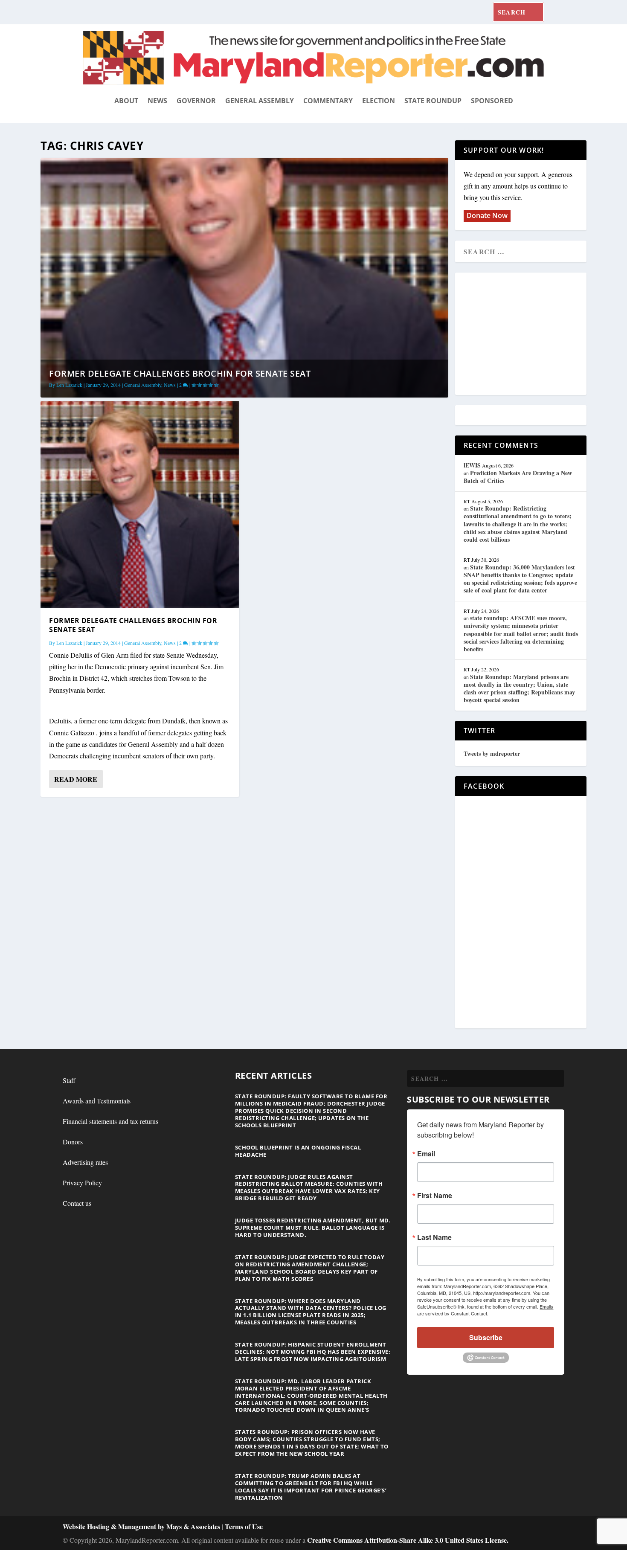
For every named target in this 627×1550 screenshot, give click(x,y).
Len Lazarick (69, 384)
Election (378, 100)
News (157, 100)
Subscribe (485, 1337)
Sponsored (492, 100)
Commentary (328, 100)
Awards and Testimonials (97, 1100)
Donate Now (487, 215)
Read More (75, 779)
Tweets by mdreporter (492, 753)
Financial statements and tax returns (110, 1121)
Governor (196, 100)
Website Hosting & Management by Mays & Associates (142, 1526)
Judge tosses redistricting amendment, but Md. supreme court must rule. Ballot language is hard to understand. (313, 1227)
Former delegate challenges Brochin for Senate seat (180, 373)
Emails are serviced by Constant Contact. (485, 1310)
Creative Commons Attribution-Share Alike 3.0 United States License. (407, 1540)
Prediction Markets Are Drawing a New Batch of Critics (518, 476)
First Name (434, 1195)
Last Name (434, 1237)
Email (426, 1153)
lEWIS (472, 465)
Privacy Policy (82, 1182)
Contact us (77, 1203)
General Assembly (259, 100)
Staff (69, 1080)
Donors (73, 1141)
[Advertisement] (525, 334)
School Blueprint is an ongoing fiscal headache (298, 1151)
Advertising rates (85, 1162)
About (126, 100)
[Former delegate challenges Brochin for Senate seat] (140, 504)
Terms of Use (244, 1526)
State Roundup (433, 100)
